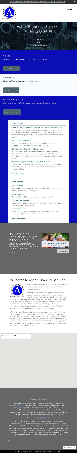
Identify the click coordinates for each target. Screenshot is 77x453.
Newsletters (17, 123)
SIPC (22, 405)
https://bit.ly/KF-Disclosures (46, 418)
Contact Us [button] (10, 90)
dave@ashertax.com (38, 45)
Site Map (11, 441)
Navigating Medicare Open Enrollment (27, 149)
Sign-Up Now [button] (11, 112)
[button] (68, 9)
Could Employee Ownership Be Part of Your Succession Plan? (36, 128)
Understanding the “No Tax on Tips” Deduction (30, 162)
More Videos (13, 253)
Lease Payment (17, 194)
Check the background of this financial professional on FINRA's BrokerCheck (37, 2)
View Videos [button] (10, 68)
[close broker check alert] (74, 2)
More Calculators (19, 219)
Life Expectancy (18, 209)
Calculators (17, 182)
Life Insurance (17, 186)
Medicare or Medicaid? (20, 140)
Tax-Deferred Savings (20, 200)
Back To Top (68, 447)
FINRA (18, 405)
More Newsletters (19, 174)
